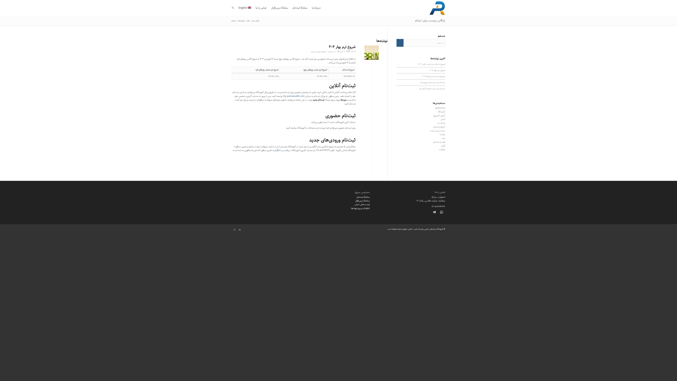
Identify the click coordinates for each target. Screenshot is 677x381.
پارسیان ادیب (316, 51)
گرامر (443, 145)
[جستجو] (233, 8)
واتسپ (285, 150)
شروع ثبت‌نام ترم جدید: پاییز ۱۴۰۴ (431, 64)
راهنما (442, 134)
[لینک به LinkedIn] (239, 229)
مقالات (442, 149)
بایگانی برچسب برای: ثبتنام (430, 20)
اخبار (330, 51)
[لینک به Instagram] (234, 229)
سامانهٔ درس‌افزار (362, 200)
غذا (443, 138)
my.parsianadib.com (294, 96)
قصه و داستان (439, 142)
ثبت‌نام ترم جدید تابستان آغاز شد (432, 88)
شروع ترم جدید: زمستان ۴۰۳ (433, 76)
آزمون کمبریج (439, 115)
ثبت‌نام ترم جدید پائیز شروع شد (432, 82)
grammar (440, 108)
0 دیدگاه (339, 51)
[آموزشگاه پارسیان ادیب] (437, 8)
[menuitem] (316, 8)
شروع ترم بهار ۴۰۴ (342, 47)
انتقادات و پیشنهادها (360, 208)
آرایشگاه (441, 111)
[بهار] (371, 53)
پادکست (441, 123)
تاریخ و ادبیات (439, 127)
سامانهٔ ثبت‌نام (363, 197)
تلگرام (277, 150)
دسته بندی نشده (437, 130)
